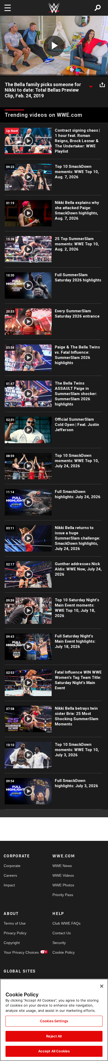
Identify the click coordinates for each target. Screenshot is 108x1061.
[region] (54, 1020)
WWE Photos (63, 885)
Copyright (12, 943)
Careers (10, 875)
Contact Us (61, 933)
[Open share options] (102, 85)
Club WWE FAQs (64, 923)
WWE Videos (63, 875)
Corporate (12, 866)
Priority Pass (62, 895)
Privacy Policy (15, 933)
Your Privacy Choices (16, 952)
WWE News (62, 866)
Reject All (54, 1036)
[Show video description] (90, 85)
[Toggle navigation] (8, 8)
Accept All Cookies (54, 1051)
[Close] (101, 986)
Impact (9, 885)
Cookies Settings (54, 1021)
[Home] (54, 8)
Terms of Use (15, 923)
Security (59, 943)
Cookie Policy (63, 952)
